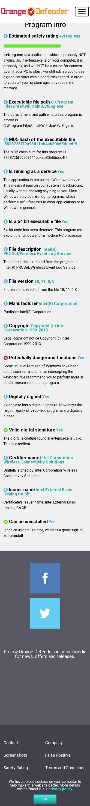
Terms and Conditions (65, 767)
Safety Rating (15, 767)
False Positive (58, 755)
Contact (10, 742)
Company (54, 742)
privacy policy (60, 789)
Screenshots (15, 755)
